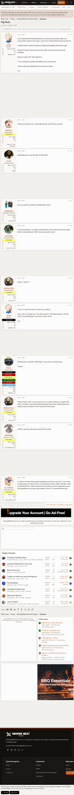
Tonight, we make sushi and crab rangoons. (22, 576)
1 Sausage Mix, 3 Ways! (50, 638)
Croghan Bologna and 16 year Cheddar (55, 645)
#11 (71, 477)
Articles (24, 2)
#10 (71, 425)
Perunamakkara (12, 583)
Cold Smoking (55, 7)
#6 (71, 278)
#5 (71, 225)
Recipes (38, 765)
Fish (26, 578)
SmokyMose (11, 591)
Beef (23, 572)
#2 (71, 120)
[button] (28, 2)
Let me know (34, 15)
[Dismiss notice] (71, 12)
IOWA (13, 171)
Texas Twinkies (12, 602)
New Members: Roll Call (8, 7)
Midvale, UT (11, 393)
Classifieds (39, 776)
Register (68, 769)
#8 (71, 357)
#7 (71, 305)
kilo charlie (10, 566)
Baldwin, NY (11, 54)
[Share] (68, 34)
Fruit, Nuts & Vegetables (35, 559)
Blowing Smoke (22, 7)
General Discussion (33, 604)
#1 (71, 34)
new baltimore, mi (10, 447)
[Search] (71, 3)
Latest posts (43, 619)
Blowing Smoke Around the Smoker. (53, 634)
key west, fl (11, 300)
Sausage (31, 7)
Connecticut (11, 220)
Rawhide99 (64, 603)
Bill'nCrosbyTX (12, 604)
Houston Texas (10, 248)
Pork (25, 566)
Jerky (63, 7)
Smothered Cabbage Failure (16, 557)
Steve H (9, 572)
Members (44, 2)
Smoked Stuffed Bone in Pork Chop (19, 564)
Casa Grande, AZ (10, 500)
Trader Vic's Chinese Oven (51, 630)
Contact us (9, 772)
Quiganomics (11, 578)
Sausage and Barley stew (16, 589)
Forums (8, 769)
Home (8, 765)
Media (34, 2)
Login (67, 765)
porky (4, 25)
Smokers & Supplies (43, 7)
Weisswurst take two (14, 595)
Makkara (10, 585)
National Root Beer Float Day (52, 623)
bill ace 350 (64, 597)
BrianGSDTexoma (12, 559)
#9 (71, 397)
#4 (71, 200)
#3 (71, 151)
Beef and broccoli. (13, 570)
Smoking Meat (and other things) (46, 772)
